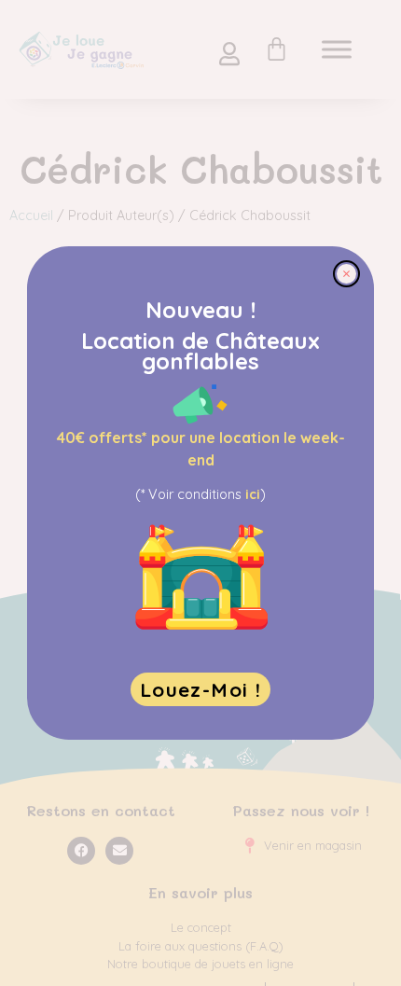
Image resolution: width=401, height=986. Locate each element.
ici (252, 494)
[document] (200, 493)
